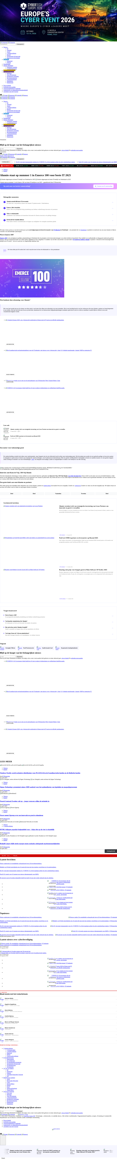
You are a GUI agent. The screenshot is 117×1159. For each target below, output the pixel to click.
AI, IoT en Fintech (8, 1068)
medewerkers (47, 485)
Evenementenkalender (9, 70)
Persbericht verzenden (13, 76)
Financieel (6, 59)
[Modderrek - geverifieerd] (58, 1130)
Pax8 (8, 1087)
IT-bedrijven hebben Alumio (81, 239)
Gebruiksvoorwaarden (9, 87)
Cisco (8, 1082)
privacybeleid (65, 150)
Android (9, 50)
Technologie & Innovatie (13, 56)
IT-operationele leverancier (14, 1062)
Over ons (9, 1093)
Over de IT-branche (8, 72)
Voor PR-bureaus (11, 75)
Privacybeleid (7, 85)
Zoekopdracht (20, 44)
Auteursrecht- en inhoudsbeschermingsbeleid (15, 90)
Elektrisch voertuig (12, 67)
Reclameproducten (12, 78)
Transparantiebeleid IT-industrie (12, 88)
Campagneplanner (12, 79)
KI (7, 48)
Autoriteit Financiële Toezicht (15, 1074)
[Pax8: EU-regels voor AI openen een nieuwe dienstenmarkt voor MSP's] (94, 931)
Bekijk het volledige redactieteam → (9, 1045)
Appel (8, 52)
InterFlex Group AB (29, 1116)
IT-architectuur (11, 1060)
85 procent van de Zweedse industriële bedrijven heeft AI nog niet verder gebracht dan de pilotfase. (27, 878)
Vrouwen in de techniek (13, 58)
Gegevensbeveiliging (12, 1056)
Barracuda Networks (12, 1080)
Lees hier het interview (74, 476)
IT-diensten (57, 230)
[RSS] (29, 95)
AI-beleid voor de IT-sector (10, 91)
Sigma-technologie (12, 1088)
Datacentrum (10, 1059)
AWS (8, 1079)
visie (32, 459)
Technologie (10, 1067)
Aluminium (83, 230)
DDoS (8, 1054)
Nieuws (5, 47)
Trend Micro (10, 1090)
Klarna (9, 1085)
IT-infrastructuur (11, 1065)
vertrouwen (78, 485)
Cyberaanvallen (11, 1050)
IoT (8, 1076)
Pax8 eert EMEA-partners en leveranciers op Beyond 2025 (78, 538)
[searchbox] (8, 44)
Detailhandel (6, 64)
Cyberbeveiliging (11, 53)
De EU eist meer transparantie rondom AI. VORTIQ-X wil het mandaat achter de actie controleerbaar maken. (29, 870)
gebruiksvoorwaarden (77, 150)
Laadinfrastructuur (12, 68)
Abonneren (19, 148)
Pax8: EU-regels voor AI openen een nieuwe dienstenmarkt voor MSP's (68, 162)
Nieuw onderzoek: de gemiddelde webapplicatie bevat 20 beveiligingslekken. (21, 863)
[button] (3, 1140)
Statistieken (10, 81)
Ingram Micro (10, 1084)
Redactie (9, 73)
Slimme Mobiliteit (8, 65)
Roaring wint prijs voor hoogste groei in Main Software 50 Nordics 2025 (83, 570)
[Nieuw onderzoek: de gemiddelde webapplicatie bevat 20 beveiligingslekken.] (93, 917)
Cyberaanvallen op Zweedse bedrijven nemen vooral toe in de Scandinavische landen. (23, 953)
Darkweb (9, 1053)
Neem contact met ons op (7, 155)
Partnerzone (10, 82)
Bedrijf (9, 55)
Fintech (9, 62)
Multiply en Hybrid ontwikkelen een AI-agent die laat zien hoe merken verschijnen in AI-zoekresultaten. (28, 867)
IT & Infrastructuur (8, 1057)
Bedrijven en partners (9, 1077)
